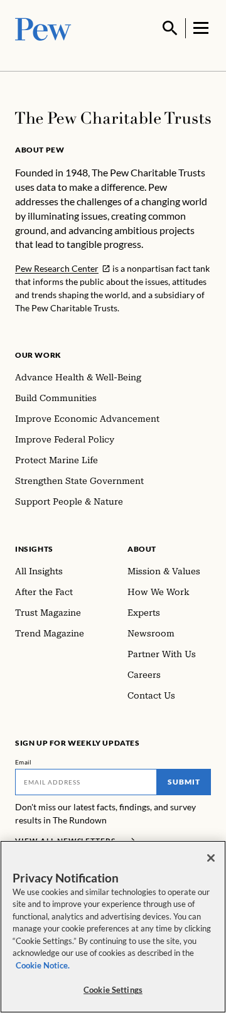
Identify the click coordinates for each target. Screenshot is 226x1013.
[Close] (211, 858)
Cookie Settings (113, 990)
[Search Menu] (170, 28)
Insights (34, 549)
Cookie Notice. (43, 965)
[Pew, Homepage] (43, 28)
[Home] (113, 118)
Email (23, 762)
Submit (184, 781)
